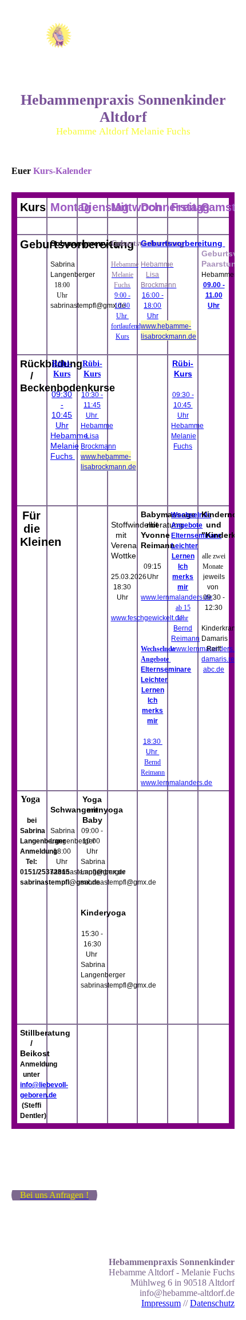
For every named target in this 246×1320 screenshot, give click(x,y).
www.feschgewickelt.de (148, 618)
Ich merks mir (152, 710)
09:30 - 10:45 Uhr (183, 405)
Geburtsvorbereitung (183, 243)
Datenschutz (212, 1303)
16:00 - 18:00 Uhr (153, 305)
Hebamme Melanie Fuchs (69, 446)
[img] (58, 35)
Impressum (161, 1303)
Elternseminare (166, 669)
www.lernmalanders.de (176, 597)
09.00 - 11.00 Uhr (214, 295)
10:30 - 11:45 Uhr (92, 405)
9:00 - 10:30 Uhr (122, 305)
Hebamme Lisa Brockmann (98, 436)
